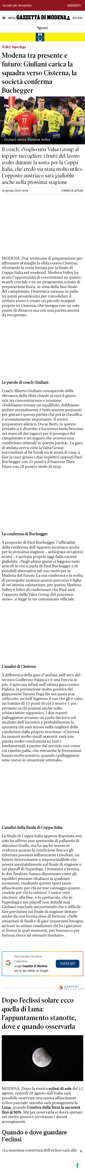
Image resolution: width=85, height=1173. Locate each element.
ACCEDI (77, 18)
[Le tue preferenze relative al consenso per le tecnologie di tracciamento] (77, 1165)
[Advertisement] (34, 227)
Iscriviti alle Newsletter (17, 5)
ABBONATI (74, 5)
